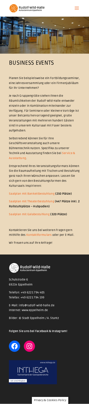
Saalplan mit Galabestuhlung (29, 214)
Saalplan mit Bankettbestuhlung (32, 193)
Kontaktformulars (39, 235)
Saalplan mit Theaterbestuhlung (31, 201)
